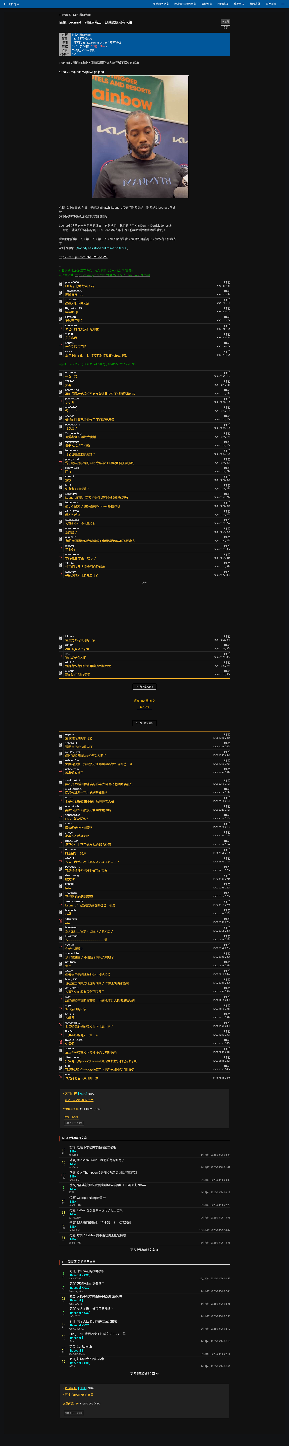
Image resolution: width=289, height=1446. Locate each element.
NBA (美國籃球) (82, 14)
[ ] (73, 1151)
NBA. (79, 1093)
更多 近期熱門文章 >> (144, 1250)
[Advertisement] (144, 608)
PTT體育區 (65, 14)
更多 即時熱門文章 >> (144, 1373)
